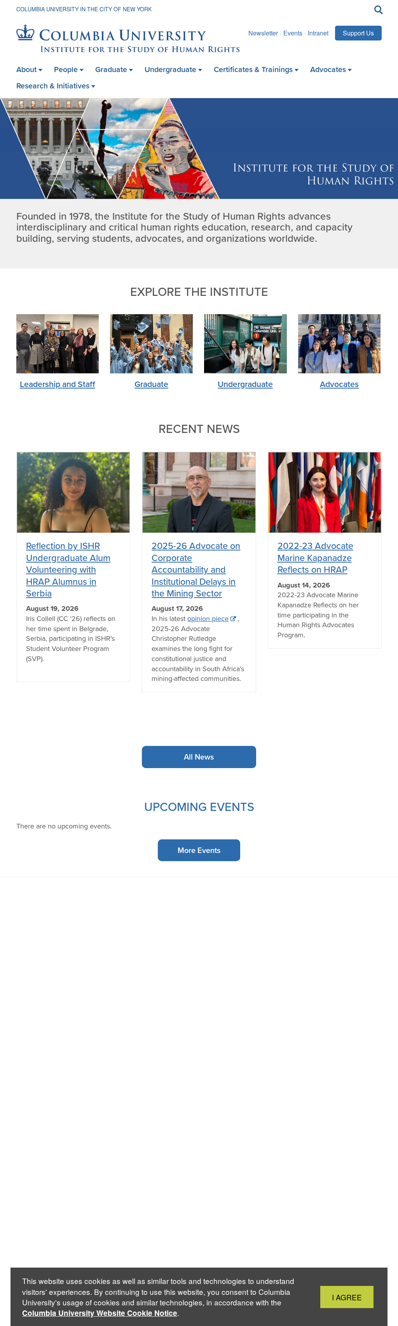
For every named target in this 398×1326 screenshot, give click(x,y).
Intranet (318, 32)
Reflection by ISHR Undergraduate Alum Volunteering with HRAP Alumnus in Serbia (68, 569)
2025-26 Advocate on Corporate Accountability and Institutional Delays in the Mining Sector (196, 569)
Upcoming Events (199, 806)
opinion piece (208, 619)
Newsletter (263, 32)
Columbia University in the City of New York (84, 9)
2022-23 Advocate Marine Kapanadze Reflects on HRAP (315, 557)
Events (292, 32)
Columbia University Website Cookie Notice (99, 1313)
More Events (199, 850)
